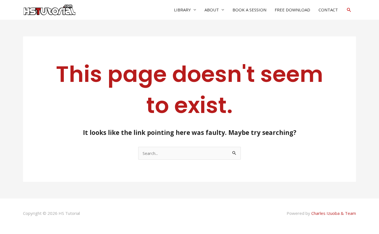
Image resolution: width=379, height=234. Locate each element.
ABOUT (211, 9)
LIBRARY (182, 9)
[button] (349, 9)
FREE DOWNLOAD (292, 9)
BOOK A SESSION (249, 9)
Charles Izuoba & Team (333, 213)
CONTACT (328, 9)
